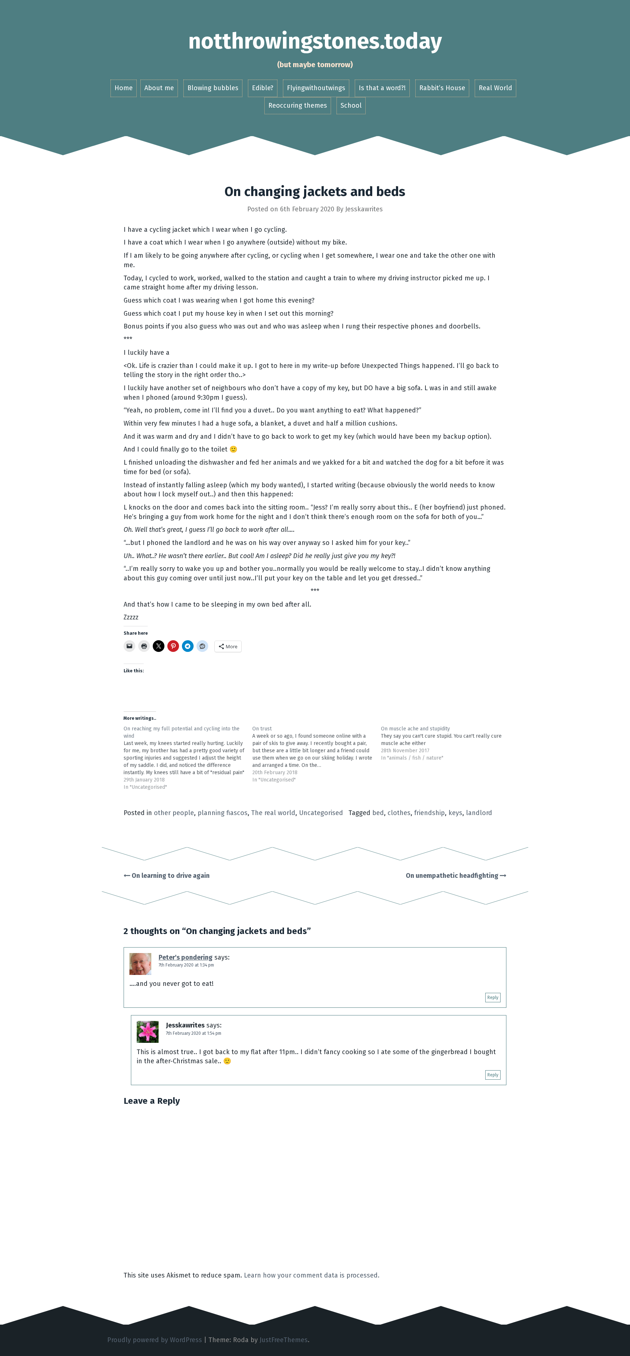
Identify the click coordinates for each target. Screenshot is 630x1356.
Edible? (262, 88)
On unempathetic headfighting (453, 876)
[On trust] (316, 754)
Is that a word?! (382, 88)
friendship (429, 813)
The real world (273, 813)
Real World (495, 88)
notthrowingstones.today (315, 41)
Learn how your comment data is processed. (312, 1275)
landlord (479, 813)
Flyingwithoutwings (316, 88)
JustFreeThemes (284, 1340)
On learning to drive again (170, 876)
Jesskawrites (364, 209)
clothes (399, 813)
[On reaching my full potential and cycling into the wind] (188, 758)
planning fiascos (223, 813)
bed (378, 813)
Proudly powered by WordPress (154, 1340)
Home (123, 88)
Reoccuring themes (297, 105)
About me (159, 88)
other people (174, 813)
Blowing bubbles (212, 88)
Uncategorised (321, 813)
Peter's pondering (186, 957)
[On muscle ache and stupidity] (445, 743)
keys (455, 813)
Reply (492, 997)
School (351, 105)
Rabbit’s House (442, 88)
